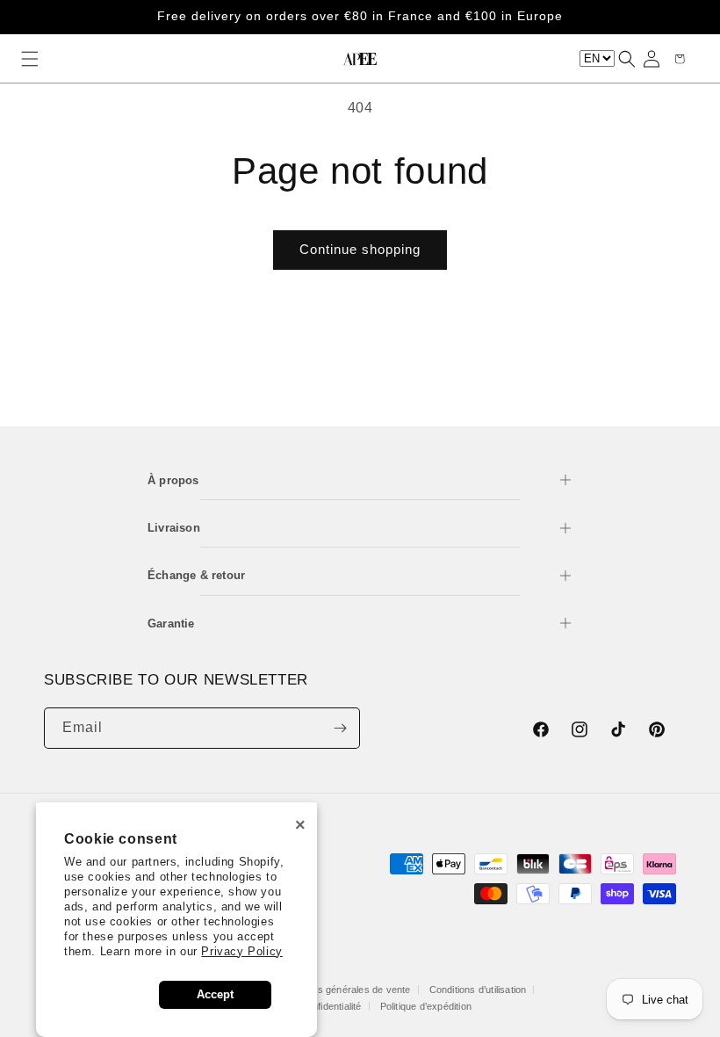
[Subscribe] (339, 728)
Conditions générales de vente (344, 989)
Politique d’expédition (426, 1006)
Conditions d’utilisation (478, 989)
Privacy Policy (241, 951)
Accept (215, 994)
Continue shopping (360, 249)
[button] (30, 59)
